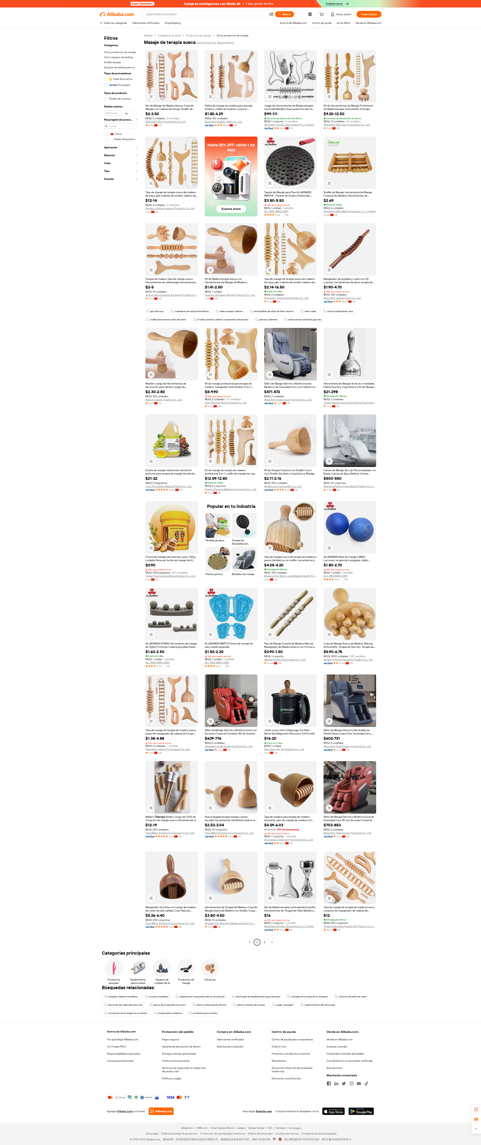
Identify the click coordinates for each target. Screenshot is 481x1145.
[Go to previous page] (249, 942)
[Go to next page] (272, 942)
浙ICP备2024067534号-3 (336, 1139)
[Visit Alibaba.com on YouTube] (359, 1083)
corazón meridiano (159, 996)
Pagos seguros (170, 1039)
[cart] (322, 14)
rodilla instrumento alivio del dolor (168, 319)
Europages (295, 1127)
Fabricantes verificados (230, 1039)
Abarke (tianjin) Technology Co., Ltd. (285, 659)
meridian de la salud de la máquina (309, 996)
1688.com (202, 1127)
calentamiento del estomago (319, 1005)
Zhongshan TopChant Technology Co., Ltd (288, 839)
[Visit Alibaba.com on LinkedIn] (336, 1083)
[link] (476, 1109)
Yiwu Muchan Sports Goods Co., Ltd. (226, 402)
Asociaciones (334, 1067)
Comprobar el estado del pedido (345, 1053)
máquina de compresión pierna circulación (202, 996)
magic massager (284, 1005)
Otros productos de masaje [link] (232, 35)
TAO (269, 1127)
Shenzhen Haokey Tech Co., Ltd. (223, 121)
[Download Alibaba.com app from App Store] (333, 1111)
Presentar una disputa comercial (291, 1053)
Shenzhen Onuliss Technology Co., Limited (289, 124)
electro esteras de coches (251, 1005)
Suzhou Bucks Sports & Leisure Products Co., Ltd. (171, 295)
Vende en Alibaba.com (339, 1039)
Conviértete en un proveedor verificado (350, 1060)
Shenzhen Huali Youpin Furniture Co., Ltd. (288, 399)
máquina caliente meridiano (123, 996)
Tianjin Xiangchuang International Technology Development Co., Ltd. (350, 402)
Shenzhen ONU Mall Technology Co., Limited (349, 211)
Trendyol (280, 1127)
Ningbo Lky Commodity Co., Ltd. (283, 486)
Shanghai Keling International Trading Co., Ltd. (350, 486)
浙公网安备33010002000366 (301, 1139)
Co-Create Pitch (116, 1046)
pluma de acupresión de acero (170, 1005)
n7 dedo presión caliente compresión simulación (222, 319)
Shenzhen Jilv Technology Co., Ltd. (284, 749)
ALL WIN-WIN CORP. (276, 211)
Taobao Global (256, 1127)
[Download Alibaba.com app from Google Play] (361, 1111)
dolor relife (310, 311)
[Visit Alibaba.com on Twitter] (344, 1083)
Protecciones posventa (175, 1060)
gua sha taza (157, 311)
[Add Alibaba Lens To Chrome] (161, 1111)
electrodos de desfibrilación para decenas (258, 996)
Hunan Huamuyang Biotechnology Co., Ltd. (170, 575)
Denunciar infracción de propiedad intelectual (292, 1069)
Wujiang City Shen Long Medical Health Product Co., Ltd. (290, 575)
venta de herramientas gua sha (304, 319)
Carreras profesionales (120, 1060)
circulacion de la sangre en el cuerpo (127, 1013)
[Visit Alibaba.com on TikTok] (366, 1083)
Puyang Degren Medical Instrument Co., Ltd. (230, 489)
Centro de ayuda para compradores (292, 1039)
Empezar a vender (337, 1046)
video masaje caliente (231, 311)
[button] (271, 14)
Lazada (241, 1127)
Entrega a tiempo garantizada (179, 1053)
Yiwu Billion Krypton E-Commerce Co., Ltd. (169, 832)
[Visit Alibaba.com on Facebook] (329, 1083)
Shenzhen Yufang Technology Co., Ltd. (286, 298)
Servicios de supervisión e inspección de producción (184, 1069)
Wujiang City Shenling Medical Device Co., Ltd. (231, 923)
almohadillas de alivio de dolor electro (274, 311)
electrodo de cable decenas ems (125, 1005)
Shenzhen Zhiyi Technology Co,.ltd (165, 121)
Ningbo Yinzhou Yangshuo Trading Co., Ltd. (348, 659)
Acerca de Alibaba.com (121, 1031)
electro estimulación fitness (211, 1005)
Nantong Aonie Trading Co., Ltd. (163, 399)
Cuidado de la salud (169, 35)
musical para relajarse (170, 1013)
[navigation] (120, 489)
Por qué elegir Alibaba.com (122, 1039)
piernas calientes (268, 319)
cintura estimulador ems (340, 311)
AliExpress (187, 1127)
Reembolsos (279, 1060)
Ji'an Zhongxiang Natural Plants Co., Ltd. (168, 486)
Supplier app (264, 1111)
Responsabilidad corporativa (123, 1053)
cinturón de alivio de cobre (353, 996)
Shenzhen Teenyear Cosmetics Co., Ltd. (347, 124)
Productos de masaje (198, 35)
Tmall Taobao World (222, 1127)
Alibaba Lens (125, 1111)
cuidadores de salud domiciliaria (192, 311)
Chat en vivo (279, 1046)
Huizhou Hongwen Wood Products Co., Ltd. (230, 295)
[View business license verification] (274, 1139)
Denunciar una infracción (286, 1078)
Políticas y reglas (171, 1078)
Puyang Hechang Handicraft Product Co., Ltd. (350, 926)
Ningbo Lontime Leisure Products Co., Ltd (169, 208)
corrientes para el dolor (205, 1013)
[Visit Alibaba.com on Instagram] (351, 1083)
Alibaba (148, 35)
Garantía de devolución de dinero (181, 1046)
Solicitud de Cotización (230, 1046)
